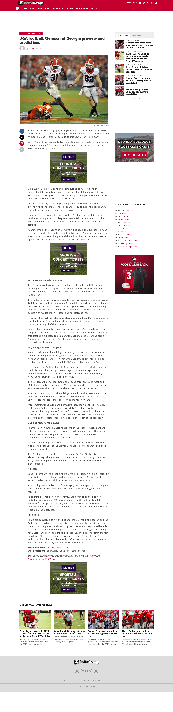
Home (66, 680)
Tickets (69, 8)
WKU (123, 213)
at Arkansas (126, 216)
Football (29, 8)
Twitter (91, 555)
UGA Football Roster (101, 680)
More (94, 8)
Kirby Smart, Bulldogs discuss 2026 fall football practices (139, 69)
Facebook (32, 559)
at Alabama (126, 225)
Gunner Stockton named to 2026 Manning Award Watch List (138, 80)
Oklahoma (125, 219)
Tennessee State (128, 210)
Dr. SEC (32, 48)
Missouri (125, 237)
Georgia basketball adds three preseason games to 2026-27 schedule (139, 45)
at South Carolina (129, 240)
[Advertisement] (86, 18)
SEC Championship (129, 246)
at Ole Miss (126, 234)
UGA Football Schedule (80, 680)
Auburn (124, 228)
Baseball (57, 8)
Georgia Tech (127, 243)
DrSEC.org (50, 559)
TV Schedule (82, 8)
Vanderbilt (126, 222)
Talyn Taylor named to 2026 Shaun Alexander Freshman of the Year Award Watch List (137, 57)
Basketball (43, 8)
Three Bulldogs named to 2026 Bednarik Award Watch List (139, 91)
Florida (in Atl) (127, 231)
